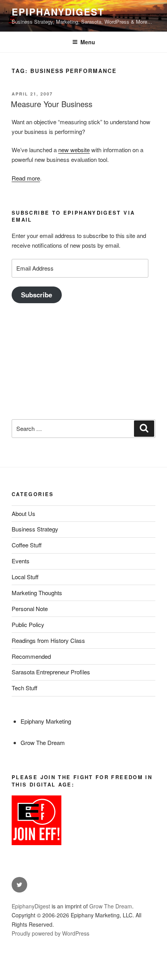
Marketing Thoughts (37, 593)
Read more (26, 178)
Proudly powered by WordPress (50, 933)
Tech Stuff (24, 688)
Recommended (31, 656)
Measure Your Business (51, 103)
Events (21, 561)
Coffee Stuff (27, 545)
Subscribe (36, 294)
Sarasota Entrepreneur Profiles (51, 672)
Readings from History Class (48, 640)
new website (74, 150)
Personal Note (30, 608)
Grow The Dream (43, 742)
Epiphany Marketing (46, 721)
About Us (23, 513)
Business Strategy (35, 529)
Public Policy (28, 624)
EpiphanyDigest (58, 11)
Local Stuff (25, 577)
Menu (87, 42)
